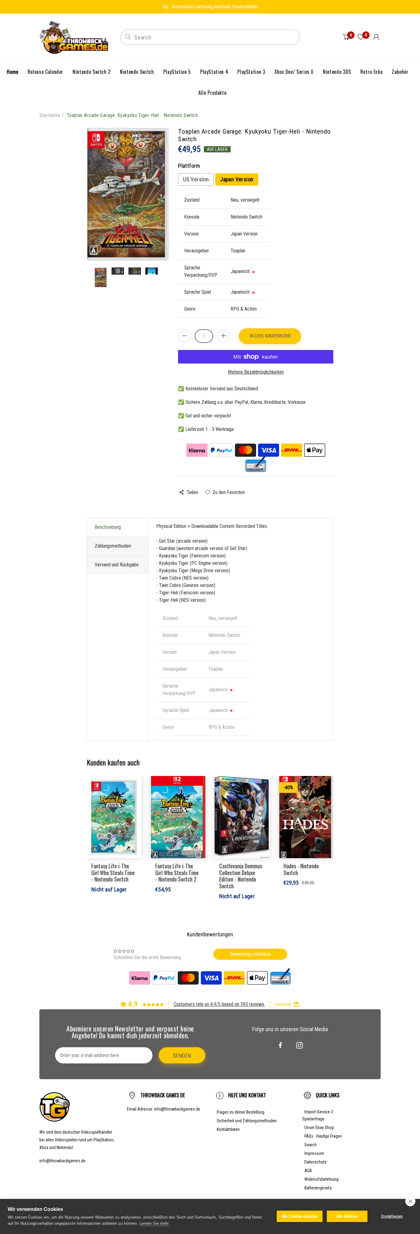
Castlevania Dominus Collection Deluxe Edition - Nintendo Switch (240, 876)
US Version (196, 179)
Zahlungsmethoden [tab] (113, 546)
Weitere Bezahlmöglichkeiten (256, 372)
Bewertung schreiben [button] (250, 954)
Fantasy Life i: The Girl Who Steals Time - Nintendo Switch (113, 872)
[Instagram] (299, 1045)
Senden (182, 1055)
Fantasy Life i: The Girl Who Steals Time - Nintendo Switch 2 (177, 872)
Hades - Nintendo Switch (301, 869)
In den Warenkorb (270, 336)
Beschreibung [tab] (108, 527)
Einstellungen (392, 1216)
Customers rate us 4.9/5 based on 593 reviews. (219, 1004)
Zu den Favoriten (228, 492)
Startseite (49, 115)
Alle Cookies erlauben (300, 1216)
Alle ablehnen (347, 1216)
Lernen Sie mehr (154, 1223)
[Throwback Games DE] (75, 37)
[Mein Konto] (376, 37)
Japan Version (236, 179)
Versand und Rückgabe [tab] (117, 565)
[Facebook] (280, 1045)
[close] (410, 1201)
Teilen (192, 492)
